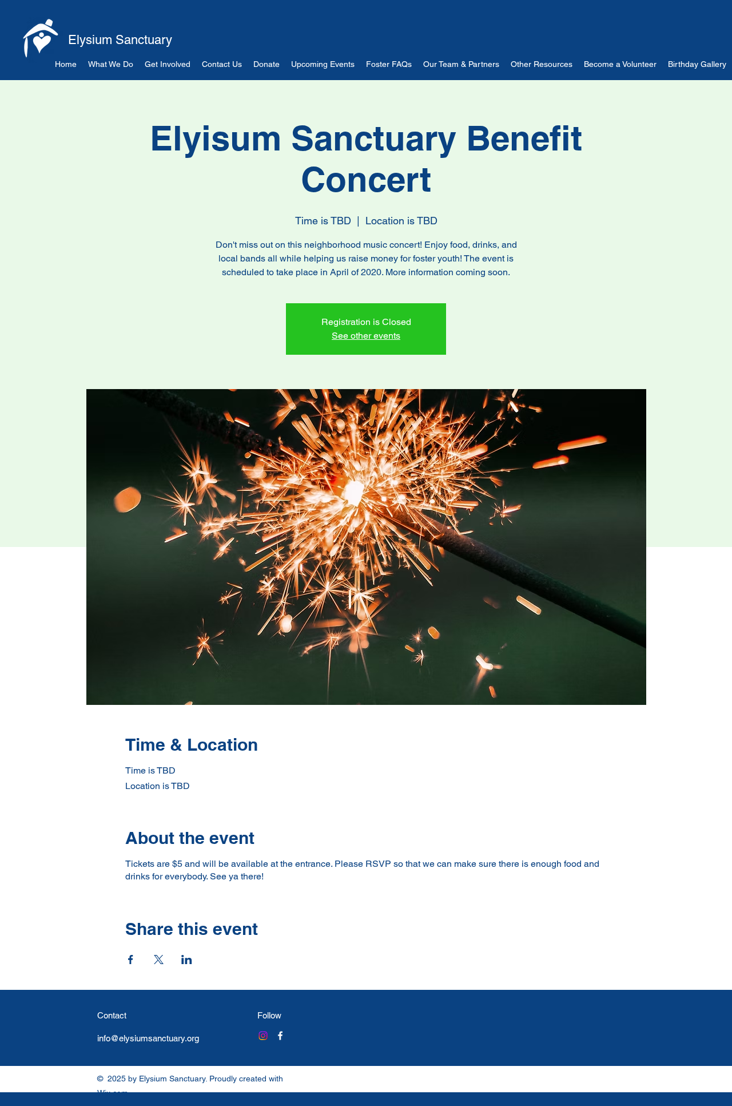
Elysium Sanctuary (120, 40)
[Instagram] (263, 1035)
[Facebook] (280, 1035)
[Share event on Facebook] (130, 959)
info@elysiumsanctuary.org (148, 1038)
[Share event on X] (158, 959)
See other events (366, 335)
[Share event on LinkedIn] (186, 959)
